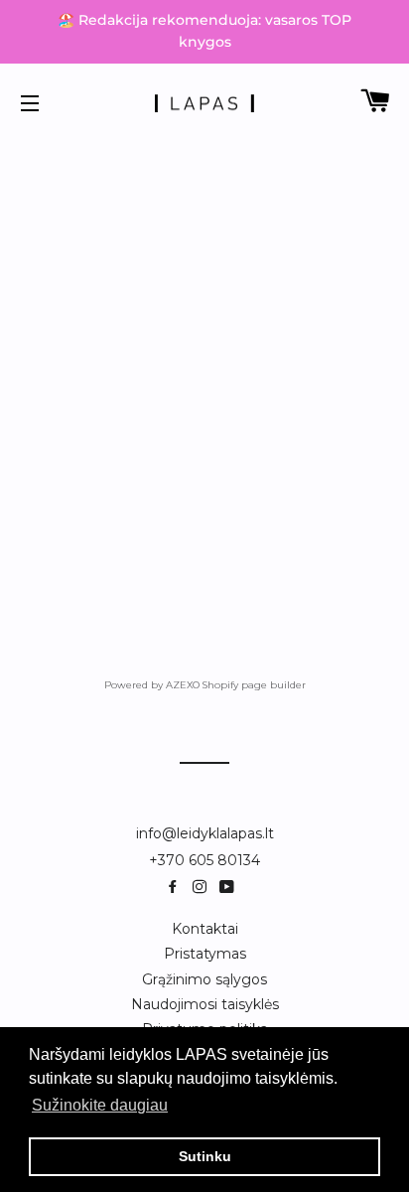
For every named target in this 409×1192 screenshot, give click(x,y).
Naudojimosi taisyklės (205, 1004)
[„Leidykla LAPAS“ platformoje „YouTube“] (228, 887)
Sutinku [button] (205, 1156)
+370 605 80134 (204, 860)
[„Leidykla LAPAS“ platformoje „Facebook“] (177, 887)
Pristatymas (205, 954)
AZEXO (183, 684)
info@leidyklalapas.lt (205, 833)
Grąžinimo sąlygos (204, 979)
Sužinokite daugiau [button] (100, 1105)
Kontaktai (205, 929)
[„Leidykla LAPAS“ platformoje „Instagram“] (203, 887)
